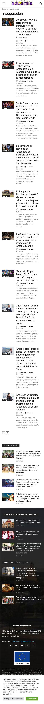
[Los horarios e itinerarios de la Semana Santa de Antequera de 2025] (8, 588)
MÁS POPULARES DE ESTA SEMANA (20, 514)
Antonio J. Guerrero (26, 41)
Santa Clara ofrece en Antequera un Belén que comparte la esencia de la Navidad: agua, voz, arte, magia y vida (27, 110)
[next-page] (7, 432)
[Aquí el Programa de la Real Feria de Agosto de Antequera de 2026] (8, 523)
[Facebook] (10, 645)
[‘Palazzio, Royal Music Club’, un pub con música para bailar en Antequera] (8, 273)
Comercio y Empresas (6, 67)
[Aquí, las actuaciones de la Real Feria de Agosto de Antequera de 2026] (8, 535)
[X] (27, 645)
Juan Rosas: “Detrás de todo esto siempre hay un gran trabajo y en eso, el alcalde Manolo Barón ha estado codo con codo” (27, 314)
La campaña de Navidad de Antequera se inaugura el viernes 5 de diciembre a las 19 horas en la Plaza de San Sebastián (27, 154)
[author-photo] (17, 41)
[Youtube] (33, 645)
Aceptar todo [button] (32, 699)
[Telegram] (22, 645)
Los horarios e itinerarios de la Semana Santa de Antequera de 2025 (28, 587)
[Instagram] (16, 645)
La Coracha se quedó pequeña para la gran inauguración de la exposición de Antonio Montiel (27, 240)
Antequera (6, 25)
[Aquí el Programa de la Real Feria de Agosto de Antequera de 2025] (8, 600)
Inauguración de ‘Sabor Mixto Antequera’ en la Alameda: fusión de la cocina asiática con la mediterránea (28, 70)
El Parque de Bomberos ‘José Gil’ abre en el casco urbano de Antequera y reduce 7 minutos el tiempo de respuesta (27, 199)
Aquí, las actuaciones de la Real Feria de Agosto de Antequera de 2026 (28, 534)
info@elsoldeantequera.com (23, 641)
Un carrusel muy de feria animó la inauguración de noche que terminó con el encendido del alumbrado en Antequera (27, 28)
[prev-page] (3, 432)
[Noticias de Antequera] (22, 2)
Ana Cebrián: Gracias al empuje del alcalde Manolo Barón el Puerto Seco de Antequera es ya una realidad (27, 402)
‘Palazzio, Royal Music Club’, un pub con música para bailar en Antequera (26, 276)
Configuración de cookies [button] (13, 699)
